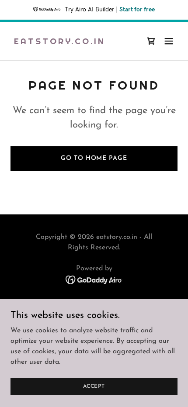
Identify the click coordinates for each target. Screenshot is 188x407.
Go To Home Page (94, 158)
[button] (169, 41)
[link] (59, 42)
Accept (94, 386)
